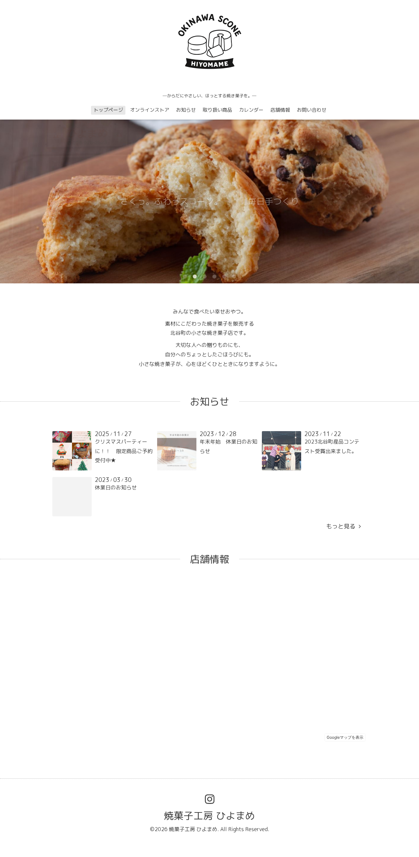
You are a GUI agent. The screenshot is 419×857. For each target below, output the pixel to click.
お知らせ (186, 109)
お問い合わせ (311, 109)
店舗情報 (280, 109)
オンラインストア (149, 109)
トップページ (108, 109)
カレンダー (251, 109)
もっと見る (342, 526)
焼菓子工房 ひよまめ (209, 816)
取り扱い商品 (217, 109)
